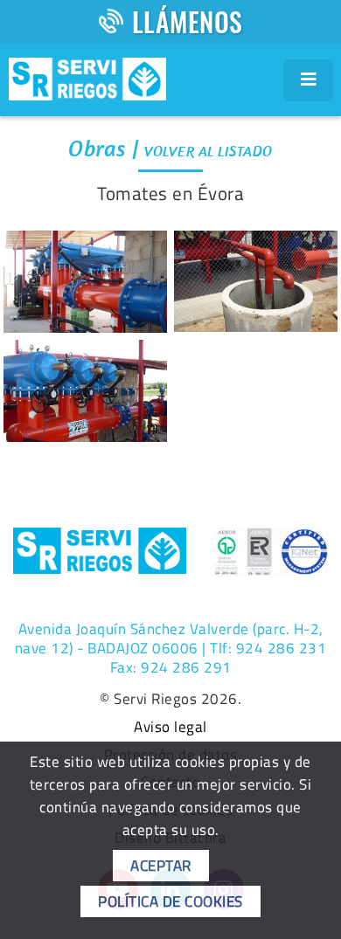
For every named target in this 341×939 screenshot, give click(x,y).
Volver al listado (208, 151)
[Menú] (308, 80)
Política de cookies (170, 901)
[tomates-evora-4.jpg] (256, 281)
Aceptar (160, 865)
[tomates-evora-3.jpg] (85, 282)
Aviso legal (170, 727)
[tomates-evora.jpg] (85, 391)
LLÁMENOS (187, 21)
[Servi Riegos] (87, 77)
